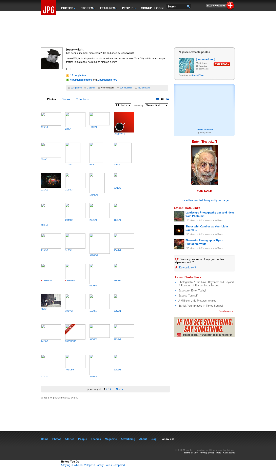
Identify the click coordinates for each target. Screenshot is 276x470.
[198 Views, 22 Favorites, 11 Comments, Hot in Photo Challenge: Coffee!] (124, 131)
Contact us (229, 452)
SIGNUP (146, 8)
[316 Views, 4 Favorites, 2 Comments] (100, 336)
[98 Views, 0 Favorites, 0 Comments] (51, 306)
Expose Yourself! (188, 295)
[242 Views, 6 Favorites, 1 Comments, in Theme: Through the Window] (51, 338)
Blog (154, 439)
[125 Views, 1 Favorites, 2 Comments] (51, 124)
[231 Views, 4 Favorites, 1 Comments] (51, 187)
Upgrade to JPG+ (220, 5)
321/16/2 (94, 255)
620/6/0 (93, 285)
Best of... (208, 141)
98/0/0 (44, 309)
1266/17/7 (46, 280)
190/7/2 (69, 311)
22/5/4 (68, 129)
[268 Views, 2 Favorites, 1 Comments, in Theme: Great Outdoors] (124, 308)
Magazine (111, 439)
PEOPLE (127, 7)
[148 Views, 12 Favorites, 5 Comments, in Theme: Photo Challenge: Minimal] (97, 192)
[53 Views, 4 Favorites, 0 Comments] (123, 161)
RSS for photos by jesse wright (61, 397)
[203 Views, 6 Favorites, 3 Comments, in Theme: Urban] (100, 217)
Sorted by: (139, 105)
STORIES (86, 7)
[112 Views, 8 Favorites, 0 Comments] (124, 217)
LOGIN (158, 8)
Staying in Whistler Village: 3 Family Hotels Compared (93, 465)
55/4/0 (44, 159)
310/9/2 (69, 250)
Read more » (226, 311)
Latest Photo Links (187, 207)
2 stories (91, 87)
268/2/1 (117, 311)
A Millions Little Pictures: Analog (197, 300)
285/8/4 (117, 280)
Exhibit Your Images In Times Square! (200, 305)
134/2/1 (117, 250)
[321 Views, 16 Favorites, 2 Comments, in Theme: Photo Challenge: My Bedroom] (100, 252)
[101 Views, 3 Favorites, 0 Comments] (100, 124)
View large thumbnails (157, 99)
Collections (82, 99)
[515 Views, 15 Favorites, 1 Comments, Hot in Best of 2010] (75, 278)
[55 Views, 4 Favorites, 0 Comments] (51, 156)
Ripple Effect (198, 75)
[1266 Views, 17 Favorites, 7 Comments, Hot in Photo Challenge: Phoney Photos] (51, 278)
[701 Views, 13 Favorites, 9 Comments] (75, 367)
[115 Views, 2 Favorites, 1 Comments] (100, 308)
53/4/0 (117, 164)
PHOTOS (67, 7)
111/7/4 (68, 164)
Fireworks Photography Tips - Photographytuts (204, 242)
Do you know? (187, 267)
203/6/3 (93, 220)
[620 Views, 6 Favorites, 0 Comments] (96, 283)
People (82, 439)
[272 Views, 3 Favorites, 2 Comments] (47, 373)
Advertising (128, 439)
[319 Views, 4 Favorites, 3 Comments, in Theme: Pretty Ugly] (75, 187)
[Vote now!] (222, 64)
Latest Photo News (188, 277)
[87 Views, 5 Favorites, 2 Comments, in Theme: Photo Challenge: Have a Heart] (96, 161)
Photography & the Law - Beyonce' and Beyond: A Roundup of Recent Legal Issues (206, 284)
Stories (66, 99)
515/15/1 (70, 280)
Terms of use (191, 452)
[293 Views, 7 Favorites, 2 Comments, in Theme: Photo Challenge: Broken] (124, 336)
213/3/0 (44, 250)
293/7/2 (117, 339)
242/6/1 (44, 341)
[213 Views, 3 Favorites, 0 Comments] (51, 247)
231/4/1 (44, 189)
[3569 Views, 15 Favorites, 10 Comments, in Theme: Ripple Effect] (75, 338)
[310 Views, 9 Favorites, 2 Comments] (75, 247)
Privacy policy (207, 452)
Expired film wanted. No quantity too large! (204, 200)
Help (218, 452)
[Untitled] (204, 184)
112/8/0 (117, 220)
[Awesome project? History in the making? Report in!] (204, 336)
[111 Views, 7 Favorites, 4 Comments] (72, 161)
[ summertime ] (205, 59)
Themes (96, 439)
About (143, 439)
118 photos (76, 87)
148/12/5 (94, 194)
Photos (56, 439)
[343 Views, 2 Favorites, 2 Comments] (96, 373)
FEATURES (107, 7)
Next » (119, 389)
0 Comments (205, 220)
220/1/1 (117, 369)
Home (44, 439)
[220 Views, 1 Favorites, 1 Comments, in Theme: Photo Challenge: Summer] (124, 367)
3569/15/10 (70, 341)
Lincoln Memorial (204, 107)
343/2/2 (93, 376)
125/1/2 (44, 127)
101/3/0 (93, 127)
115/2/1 (93, 311)
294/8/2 (69, 220)
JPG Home (48, 7)
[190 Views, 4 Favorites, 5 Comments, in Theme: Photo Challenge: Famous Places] (47, 222)
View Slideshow (167, 99)
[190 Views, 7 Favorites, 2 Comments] (75, 308)
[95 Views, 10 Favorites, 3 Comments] (124, 185)
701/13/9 (69, 369)
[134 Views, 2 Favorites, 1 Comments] (124, 247)
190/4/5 (44, 225)
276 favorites (126, 87)
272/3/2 (44, 376)
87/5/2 (93, 164)
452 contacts (144, 87)
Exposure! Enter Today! (192, 290)
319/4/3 (69, 189)
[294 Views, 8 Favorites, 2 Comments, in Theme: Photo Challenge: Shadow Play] (75, 217)
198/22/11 (119, 134)
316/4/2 (93, 339)
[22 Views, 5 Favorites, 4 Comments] (75, 126)
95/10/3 (117, 188)
